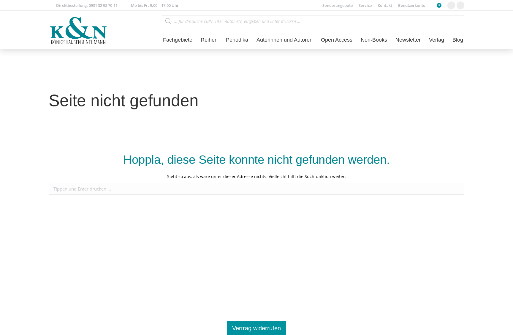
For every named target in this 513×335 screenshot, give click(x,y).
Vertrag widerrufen (256, 328)
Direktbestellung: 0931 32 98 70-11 (87, 5)
